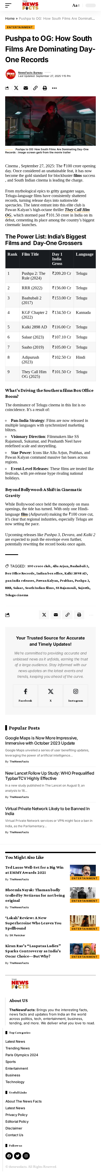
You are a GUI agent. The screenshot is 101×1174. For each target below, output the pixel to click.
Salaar (18, 588)
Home (10, 18)
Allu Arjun (60, 566)
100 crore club (39, 566)
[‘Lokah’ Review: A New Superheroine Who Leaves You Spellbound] (83, 923)
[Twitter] (17, 1155)
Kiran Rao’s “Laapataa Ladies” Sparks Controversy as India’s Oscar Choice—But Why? (33, 950)
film (24, 514)
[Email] (25, 88)
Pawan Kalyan (47, 580)
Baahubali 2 (79, 566)
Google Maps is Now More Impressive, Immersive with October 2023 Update (41, 740)
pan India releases (19, 580)
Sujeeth (83, 588)
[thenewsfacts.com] (30, 5)
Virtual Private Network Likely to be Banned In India (47, 811)
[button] (9, 5)
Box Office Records (19, 573)
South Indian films (39, 588)
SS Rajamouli (66, 588)
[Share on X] (16, 88)
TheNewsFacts (19, 761)
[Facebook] (25, 696)
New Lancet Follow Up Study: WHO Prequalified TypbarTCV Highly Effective (49, 775)
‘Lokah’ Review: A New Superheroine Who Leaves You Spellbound (33, 923)
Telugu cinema (16, 595)
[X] (50, 696)
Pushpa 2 (82, 580)
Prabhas (66, 580)
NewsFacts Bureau (30, 72)
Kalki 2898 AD (75, 573)
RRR (8, 588)
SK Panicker (17, 935)
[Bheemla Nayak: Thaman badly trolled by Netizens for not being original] (83, 895)
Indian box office (49, 573)
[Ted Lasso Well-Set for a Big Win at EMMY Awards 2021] (83, 872)
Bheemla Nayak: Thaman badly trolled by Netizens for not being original (35, 895)
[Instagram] (75, 696)
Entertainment (20, 27)
